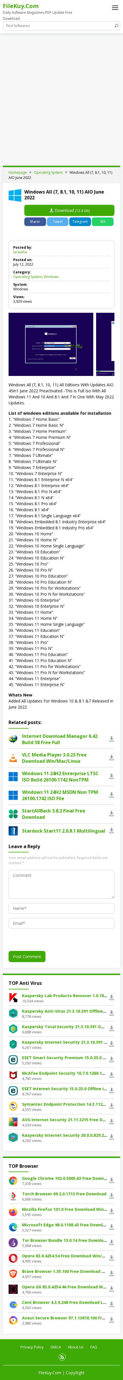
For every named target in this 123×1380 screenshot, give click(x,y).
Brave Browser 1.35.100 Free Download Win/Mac (71, 1271)
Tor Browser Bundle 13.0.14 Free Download (65, 1240)
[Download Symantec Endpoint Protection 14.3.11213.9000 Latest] (13, 1106)
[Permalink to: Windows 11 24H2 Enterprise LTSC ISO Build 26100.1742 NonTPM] (13, 776)
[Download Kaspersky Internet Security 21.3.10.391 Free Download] (13, 1044)
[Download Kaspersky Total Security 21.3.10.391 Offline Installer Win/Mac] (13, 1028)
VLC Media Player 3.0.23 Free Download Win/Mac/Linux (54, 758)
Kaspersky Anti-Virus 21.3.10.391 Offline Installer (71, 1011)
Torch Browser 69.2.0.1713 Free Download (64, 1193)
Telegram (80, 221)
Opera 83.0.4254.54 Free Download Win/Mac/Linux (72, 1256)
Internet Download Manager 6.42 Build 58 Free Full (60, 739)
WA (103, 221)
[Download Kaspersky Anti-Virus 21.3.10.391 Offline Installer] (13, 1013)
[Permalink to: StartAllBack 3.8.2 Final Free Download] (13, 813)
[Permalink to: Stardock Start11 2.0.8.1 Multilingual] (13, 830)
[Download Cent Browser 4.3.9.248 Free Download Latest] (13, 1304)
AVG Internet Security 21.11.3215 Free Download (71, 1119)
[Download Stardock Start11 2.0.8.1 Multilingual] (111, 831)
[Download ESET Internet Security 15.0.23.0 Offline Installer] (13, 1090)
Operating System (27, 276)
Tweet (58, 221)
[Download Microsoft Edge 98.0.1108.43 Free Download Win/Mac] (13, 1227)
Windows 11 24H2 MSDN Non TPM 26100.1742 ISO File (60, 795)
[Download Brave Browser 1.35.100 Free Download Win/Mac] (13, 1273)
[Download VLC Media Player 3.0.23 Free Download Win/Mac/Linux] (111, 758)
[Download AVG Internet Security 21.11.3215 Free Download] (13, 1121)
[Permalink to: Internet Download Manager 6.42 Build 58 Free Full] (13, 738)
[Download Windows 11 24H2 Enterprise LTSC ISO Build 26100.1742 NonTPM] (111, 776)
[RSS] (62, 1357)
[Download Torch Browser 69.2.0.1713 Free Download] (13, 1195)
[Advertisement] (61, 98)
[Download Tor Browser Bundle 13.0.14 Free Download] (13, 1242)
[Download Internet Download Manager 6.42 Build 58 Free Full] (111, 739)
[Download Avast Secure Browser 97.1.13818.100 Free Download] (13, 1320)
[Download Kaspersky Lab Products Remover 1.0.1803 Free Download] (13, 997)
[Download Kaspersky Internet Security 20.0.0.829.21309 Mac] (13, 1137)
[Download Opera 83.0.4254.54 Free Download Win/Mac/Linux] (13, 1258)
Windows (51, 276)
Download (71, 210)
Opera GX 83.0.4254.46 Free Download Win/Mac (69, 1287)
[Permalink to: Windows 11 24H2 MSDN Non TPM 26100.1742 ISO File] (13, 794)
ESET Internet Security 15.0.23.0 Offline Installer (71, 1088)
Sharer (35, 221)
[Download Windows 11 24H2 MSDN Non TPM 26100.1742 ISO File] (111, 795)
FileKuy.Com (21, 6)
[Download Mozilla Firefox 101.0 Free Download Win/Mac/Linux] (13, 1211)
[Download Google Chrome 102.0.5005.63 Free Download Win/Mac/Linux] (13, 1180)
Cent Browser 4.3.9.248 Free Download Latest (68, 1302)
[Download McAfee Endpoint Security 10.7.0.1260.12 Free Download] (13, 1075)
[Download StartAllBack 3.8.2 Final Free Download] (111, 814)
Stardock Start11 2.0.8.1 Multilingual (63, 831)
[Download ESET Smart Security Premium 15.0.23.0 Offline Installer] (13, 1059)
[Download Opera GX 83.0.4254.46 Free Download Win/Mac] (13, 1289)
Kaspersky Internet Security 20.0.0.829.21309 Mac (72, 1135)
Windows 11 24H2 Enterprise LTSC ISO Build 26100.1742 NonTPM (60, 776)
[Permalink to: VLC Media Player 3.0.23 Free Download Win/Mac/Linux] (13, 757)
